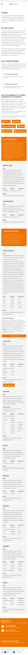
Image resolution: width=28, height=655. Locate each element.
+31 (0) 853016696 (10, 626)
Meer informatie (8, 385)
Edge (22, 126)
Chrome (7, 121)
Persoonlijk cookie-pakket (11, 74)
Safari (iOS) (8, 131)
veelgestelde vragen (21, 622)
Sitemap (22, 650)
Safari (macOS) (21, 131)
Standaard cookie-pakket (11, 84)
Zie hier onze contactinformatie (12, 631)
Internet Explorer (9, 126)
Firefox (17, 121)
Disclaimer (16, 650)
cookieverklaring (4, 328)
